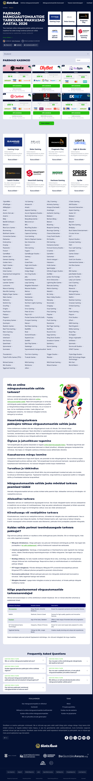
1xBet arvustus (75, 116)
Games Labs (7, 257)
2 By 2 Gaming (51, 201)
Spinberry (50, 343)
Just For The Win (74, 277)
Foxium (5, 251)
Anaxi (5, 210)
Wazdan (49, 357)
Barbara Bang (51, 219)
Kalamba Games (30, 280)
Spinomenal (7, 346)
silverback (6, 338)
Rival (26, 332)
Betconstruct (29, 222)
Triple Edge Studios (75, 354)
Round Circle (51, 332)
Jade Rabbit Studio (74, 274)
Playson (71, 314)
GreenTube (29, 262)
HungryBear (7, 268)
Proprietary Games (9, 320)
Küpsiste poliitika (27, 778)
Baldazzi (49, 216)
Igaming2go (50, 268)
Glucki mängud (51, 259)
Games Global (73, 254)
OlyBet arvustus (46, 89)
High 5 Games (8, 265)
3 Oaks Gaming (73, 201)
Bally (4, 219)
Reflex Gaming (73, 329)
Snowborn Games (52, 341)
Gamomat (50, 257)
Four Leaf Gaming (74, 248)
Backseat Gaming (31, 216)
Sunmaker (6, 349)
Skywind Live (29, 338)
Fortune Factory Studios (54, 248)
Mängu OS (72, 285)
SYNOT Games (73, 349)
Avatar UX (71, 213)
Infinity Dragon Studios (54, 271)
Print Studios (73, 317)
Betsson (6, 225)
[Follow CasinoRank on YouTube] (79, 738)
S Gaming (6, 335)
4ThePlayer (7, 204)
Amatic (27, 207)
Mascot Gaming (8, 288)
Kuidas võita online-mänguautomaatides (34, 713)
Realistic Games (8, 326)
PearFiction (7, 312)
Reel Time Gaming (9, 329)
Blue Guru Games (9, 228)
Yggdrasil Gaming (9, 368)
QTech (70, 320)
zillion (27, 368)
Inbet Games (7, 271)
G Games (49, 251)
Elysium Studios (73, 239)
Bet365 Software (9, 222)
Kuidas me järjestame (68, 713)
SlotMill (27, 341)
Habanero (50, 262)
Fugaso (27, 251)
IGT (69, 268)
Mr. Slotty (49, 294)
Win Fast (71, 362)
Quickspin (6, 323)
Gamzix (71, 257)
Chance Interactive (53, 233)
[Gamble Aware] (73, 756)
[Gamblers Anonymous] (42, 763)
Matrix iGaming (51, 288)
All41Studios (72, 204)
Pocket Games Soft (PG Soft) (35, 317)
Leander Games (8, 283)
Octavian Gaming (74, 303)
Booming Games (31, 230)
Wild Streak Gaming (53, 362)
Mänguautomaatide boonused (53, 3)
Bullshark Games (9, 233)
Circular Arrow (73, 233)
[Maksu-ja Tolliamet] (10, 756)
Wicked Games (8, 362)
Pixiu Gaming (51, 312)
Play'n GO (28, 314)
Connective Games (9, 236)
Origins (5, 309)
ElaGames (6, 239)
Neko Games (7, 297)
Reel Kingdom (73, 326)
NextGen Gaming (74, 300)
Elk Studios (50, 239)
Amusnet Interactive (75, 207)
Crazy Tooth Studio (53, 236)
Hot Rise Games (74, 265)
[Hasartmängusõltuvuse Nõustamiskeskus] (29, 756)
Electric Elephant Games (33, 239)
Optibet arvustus (17, 116)
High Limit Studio (31, 265)
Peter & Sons (29, 312)
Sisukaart (83, 778)
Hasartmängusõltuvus (52, 778)
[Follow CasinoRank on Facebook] (66, 738)
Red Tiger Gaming (52, 326)
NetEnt (70, 297)
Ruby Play (71, 332)
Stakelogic (28, 346)
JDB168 (5, 277)
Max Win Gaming (9, 291)
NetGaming (29, 300)
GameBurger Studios (32, 254)
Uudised (89, 3)
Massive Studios (30, 288)
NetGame (6, 300)
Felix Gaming (29, 248)
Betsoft (71, 222)
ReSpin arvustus (75, 89)
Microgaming (73, 291)
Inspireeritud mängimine (11, 274)
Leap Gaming (29, 283)
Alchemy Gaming (52, 204)
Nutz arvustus (17, 89)
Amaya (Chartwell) (52, 207)
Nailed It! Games (74, 294)
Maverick (71, 288)
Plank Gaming (73, 312)
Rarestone (50, 323)
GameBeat (6, 254)
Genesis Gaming (9, 259)
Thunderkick (7, 354)
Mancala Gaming (52, 285)
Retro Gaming (8, 332)
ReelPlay (49, 329)
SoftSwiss (71, 341)
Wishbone (28, 365)
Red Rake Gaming (31, 326)
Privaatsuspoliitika (68, 707)
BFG (26, 225)
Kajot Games (7, 280)
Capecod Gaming (31, 233)
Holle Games (51, 265)
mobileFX (28, 294)
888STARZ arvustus (46, 116)
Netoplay (49, 300)
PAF (69, 309)
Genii (27, 259)
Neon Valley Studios (53, 297)
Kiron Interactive (52, 280)
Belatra (71, 219)
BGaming (49, 225)
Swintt (48, 349)
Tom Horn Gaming (31, 354)
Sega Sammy (51, 335)
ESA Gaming (50, 242)
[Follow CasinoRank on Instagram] (70, 738)
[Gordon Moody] (49, 756)
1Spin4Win (7, 201)
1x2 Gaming (29, 201)
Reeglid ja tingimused (12, 778)
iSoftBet (49, 274)
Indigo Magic (29, 271)
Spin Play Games (30, 343)
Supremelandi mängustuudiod (35, 349)
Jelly (26, 277)
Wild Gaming (29, 362)
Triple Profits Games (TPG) (12, 357)
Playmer (49, 314)
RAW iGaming (73, 323)
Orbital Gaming (73, 306)
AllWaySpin (7, 207)
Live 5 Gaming (73, 283)
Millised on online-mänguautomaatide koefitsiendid (34, 710)
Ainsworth (28, 204)
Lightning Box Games (53, 283)
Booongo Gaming (52, 230)
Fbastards (6, 248)
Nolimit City (7, 303)
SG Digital (71, 335)
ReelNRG (28, 329)
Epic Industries (30, 242)
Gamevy (28, 257)
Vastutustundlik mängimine (69, 778)
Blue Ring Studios (31, 228)
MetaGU (49, 291)
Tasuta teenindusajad (75, 3)
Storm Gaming (51, 346)
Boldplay (71, 228)
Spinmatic (71, 343)
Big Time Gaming (74, 225)
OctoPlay (6, 306)
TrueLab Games (30, 357)
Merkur (27, 291)
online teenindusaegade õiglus (54, 445)
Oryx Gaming (51, 309)
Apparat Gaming (30, 210)
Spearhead (7, 343)
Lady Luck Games (74, 280)
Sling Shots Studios (53, 338)
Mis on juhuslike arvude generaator (34, 717)
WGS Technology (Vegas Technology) (76, 358)
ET (5, 738)
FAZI (70, 245)
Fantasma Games (52, 245)
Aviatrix (5, 216)
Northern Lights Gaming (33, 303)
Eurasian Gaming (74, 242)
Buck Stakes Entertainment (77, 230)
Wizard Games (51, 365)
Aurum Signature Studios (33, 213)
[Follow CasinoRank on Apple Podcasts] (87, 738)
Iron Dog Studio (30, 274)
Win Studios (7, 365)
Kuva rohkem (45, 123)
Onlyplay (49, 306)
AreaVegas (50, 210)
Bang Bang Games (31, 219)
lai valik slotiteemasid (32, 545)
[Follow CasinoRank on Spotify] (83, 738)
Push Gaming (51, 320)
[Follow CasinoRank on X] (74, 738)
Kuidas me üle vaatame (68, 710)
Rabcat (27, 323)
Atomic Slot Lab (8, 213)
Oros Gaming (29, 309)
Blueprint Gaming (52, 228)
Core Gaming (29, 236)
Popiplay (49, 317)
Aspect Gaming (73, 210)
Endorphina (7, 242)
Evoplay (6, 245)
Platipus (6, 314)
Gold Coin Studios (74, 259)
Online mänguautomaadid (30, 3)
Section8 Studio (30, 335)
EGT (69, 236)
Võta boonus (17, 85)
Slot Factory (7, 341)
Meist (68, 704)
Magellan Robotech (31, 285)
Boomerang (7, 230)
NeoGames (29, 297)
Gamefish (49, 254)
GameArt (71, 251)
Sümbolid (34, 707)
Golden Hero (7, 262)
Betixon (49, 222)
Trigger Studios (51, 354)
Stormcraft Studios (75, 346)
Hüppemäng (29, 268)
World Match (73, 365)
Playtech (6, 317)
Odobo (27, 306)
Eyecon (27, 245)
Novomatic (50, 303)
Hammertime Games (75, 262)
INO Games (72, 271)
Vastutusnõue (39, 778)
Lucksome (6, 285)
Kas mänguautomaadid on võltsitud (34, 704)
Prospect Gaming (31, 320)
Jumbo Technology (53, 277)
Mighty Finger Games (10, 294)
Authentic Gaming (52, 213)
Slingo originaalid (74, 338)
